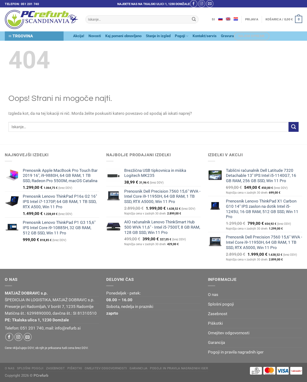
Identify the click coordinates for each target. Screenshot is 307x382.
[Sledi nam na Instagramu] (202, 3)
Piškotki (215, 323)
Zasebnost (217, 313)
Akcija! (78, 36)
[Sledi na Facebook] (193, 3)
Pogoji (180, 36)
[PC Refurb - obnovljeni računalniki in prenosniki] (41, 19)
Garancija (216, 342)
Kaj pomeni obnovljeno (123, 36)
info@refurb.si (68, 328)
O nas (213, 294)
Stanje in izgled (158, 36)
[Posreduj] (194, 19)
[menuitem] (220, 19)
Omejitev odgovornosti (228, 332)
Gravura (227, 36)
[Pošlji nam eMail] (209, 3)
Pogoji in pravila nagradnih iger (236, 352)
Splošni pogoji (221, 304)
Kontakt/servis (205, 36)
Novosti (95, 36)
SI (213, 19)
